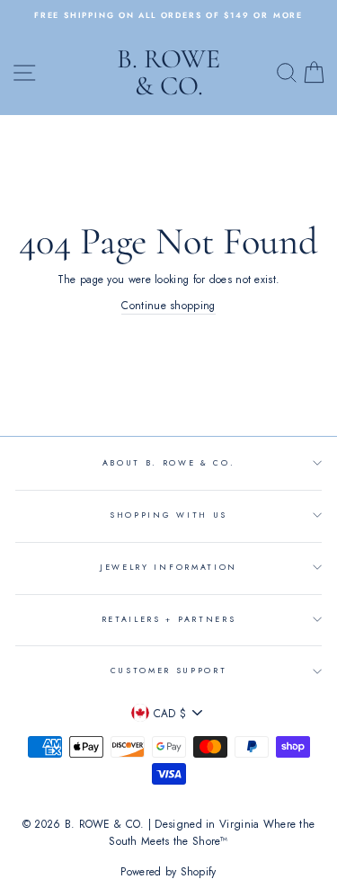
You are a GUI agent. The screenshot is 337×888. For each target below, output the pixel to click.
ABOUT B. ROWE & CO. (168, 462)
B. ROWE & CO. (168, 72)
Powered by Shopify (168, 872)
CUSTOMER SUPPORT (169, 670)
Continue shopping (168, 305)
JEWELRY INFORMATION (168, 567)
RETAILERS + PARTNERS (169, 619)
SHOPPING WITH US (168, 514)
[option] (168, 15)
